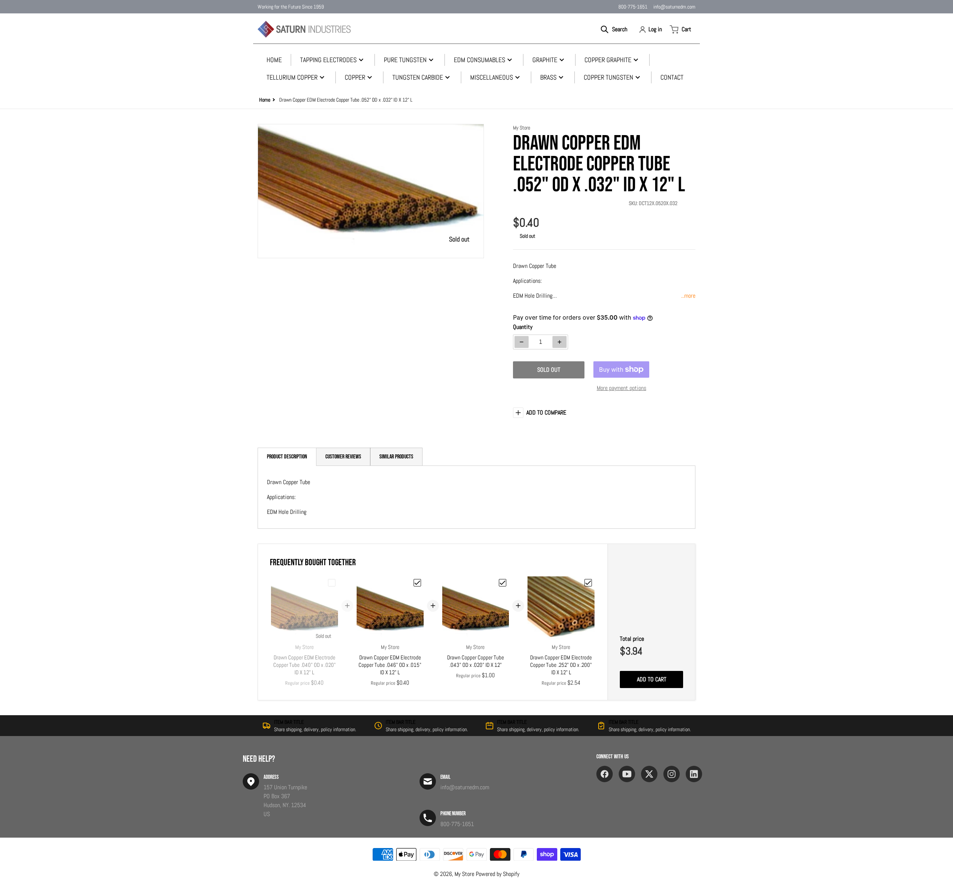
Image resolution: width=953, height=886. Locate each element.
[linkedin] (694, 774)
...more (688, 296)
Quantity (522, 327)
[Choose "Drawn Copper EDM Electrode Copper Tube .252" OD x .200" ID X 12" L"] (588, 582)
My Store (464, 874)
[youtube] (627, 774)
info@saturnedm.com (674, 6)
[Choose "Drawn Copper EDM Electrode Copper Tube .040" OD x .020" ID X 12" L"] (331, 582)
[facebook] (604, 774)
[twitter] (649, 774)
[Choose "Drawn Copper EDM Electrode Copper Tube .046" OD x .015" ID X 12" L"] (417, 582)
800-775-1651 (632, 6)
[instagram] (671, 774)
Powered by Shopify (497, 874)
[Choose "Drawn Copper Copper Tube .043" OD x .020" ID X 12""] (502, 582)
